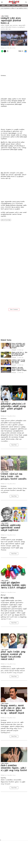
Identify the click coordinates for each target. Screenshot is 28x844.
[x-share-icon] (5, 52)
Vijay (6, 219)
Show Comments (14, 309)
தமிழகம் (3, 5)
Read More (14, 445)
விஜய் (9, 219)
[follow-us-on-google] (25, 51)
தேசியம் (8, 5)
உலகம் (13, 5)
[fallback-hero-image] (6, 346)
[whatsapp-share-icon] (2, 52)
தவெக (2, 219)
